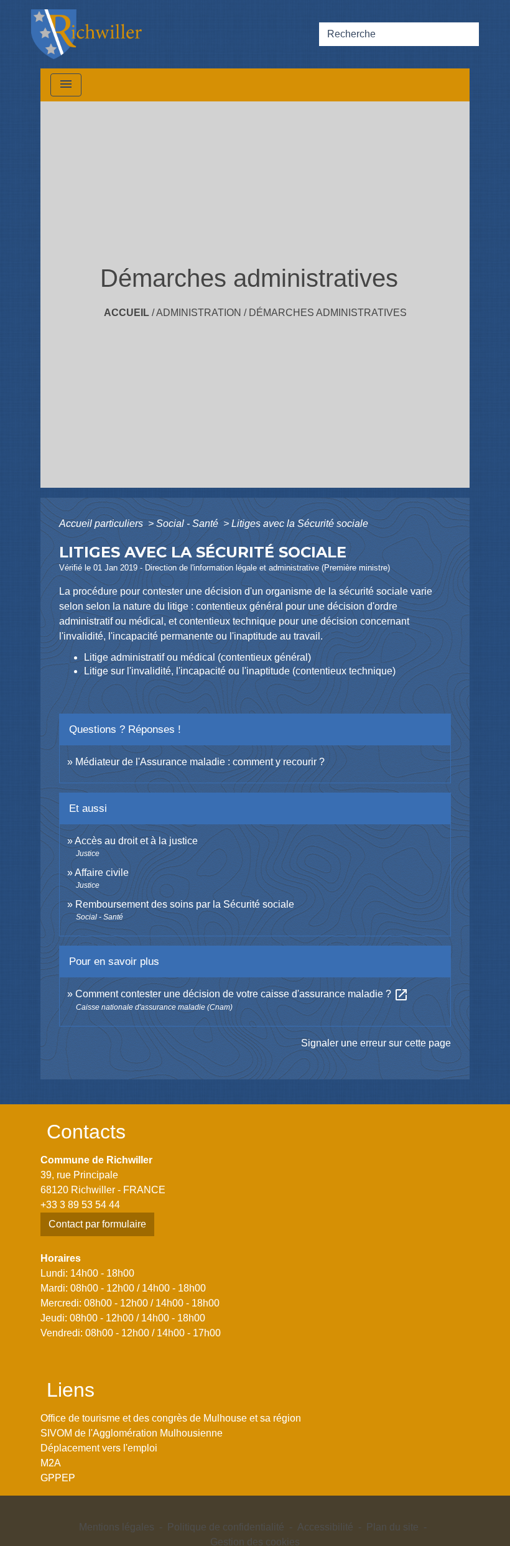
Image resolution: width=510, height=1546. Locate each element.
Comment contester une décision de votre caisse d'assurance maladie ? (242, 994)
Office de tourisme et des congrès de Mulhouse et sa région (170, 1418)
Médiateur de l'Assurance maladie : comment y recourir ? (200, 762)
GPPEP (57, 1478)
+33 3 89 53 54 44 (80, 1204)
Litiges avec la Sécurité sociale (299, 523)
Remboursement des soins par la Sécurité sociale (184, 904)
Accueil (126, 312)
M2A (50, 1463)
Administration (198, 312)
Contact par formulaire (97, 1224)
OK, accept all (421, 1511)
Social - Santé (188, 523)
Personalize (308, 1529)
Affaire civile (102, 872)
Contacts (86, 1131)
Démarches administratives (328, 312)
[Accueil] (86, 34)
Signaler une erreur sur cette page (376, 1043)
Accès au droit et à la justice (136, 841)
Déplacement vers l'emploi (98, 1448)
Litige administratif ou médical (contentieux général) (197, 657)
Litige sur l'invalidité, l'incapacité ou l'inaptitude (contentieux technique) (240, 671)
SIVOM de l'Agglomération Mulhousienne (131, 1433)
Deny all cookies (225, 1529)
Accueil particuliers (102, 523)
